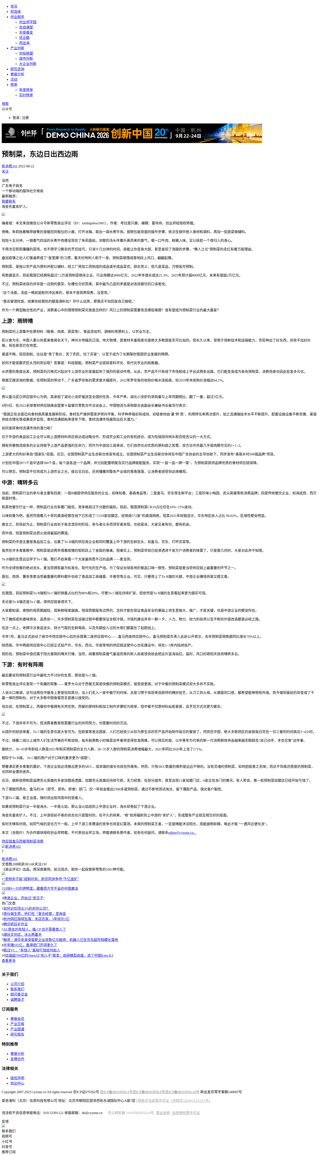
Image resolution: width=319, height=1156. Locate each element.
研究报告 (17, 1034)
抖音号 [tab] (7, 1147)
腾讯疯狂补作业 (15, 924)
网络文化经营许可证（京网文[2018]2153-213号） (175, 1101)
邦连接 (15, 11)
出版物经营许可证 (186, 1113)
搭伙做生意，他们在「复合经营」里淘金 (34, 914)
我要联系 (9, 201)
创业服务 (17, 17)
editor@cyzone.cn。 (182, 833)
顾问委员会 (19, 994)
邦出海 (24, 43)
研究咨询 (17, 69)
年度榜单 (26, 90)
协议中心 (17, 1083)
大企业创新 (27, 64)
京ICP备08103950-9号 (149, 1092)
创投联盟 (26, 53)
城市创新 (26, 58)
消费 (39, 841)
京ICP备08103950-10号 (182, 1092)
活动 (13, 79)
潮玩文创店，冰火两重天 (22, 934)
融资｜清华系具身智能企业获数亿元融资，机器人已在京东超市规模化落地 (60, 940)
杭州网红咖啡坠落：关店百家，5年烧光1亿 (36, 919)
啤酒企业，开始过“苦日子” (24, 898)
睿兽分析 (17, 74)
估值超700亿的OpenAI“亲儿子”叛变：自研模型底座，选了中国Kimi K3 (59, 955)
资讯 (13, 6)
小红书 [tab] (7, 1141)
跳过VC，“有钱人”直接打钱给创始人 (31, 950)
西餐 (22, 841)
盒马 (15, 841)
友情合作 (17, 1059)
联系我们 (17, 989)
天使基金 (26, 32)
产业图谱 (17, 1029)
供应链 (7, 841)
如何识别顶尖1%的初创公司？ (26, 908)
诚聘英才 (17, 999)
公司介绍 (17, 984)
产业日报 (17, 1024)
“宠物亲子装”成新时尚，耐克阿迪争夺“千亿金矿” (41, 879)
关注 (5, 171)
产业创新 (17, 48)
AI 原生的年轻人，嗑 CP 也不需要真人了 (34, 929)
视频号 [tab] (7, 1136)
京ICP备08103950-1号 (116, 1092)
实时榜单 (26, 95)
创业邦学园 (27, 22)
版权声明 (17, 1078)
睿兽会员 (17, 1019)
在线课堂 (26, 27)
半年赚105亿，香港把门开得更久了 (30, 945)
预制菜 (31, 841)
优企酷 (24, 38)
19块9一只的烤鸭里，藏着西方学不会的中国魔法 (40, 888)
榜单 (13, 85)
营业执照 (163, 1113)
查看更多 (9, 961)
